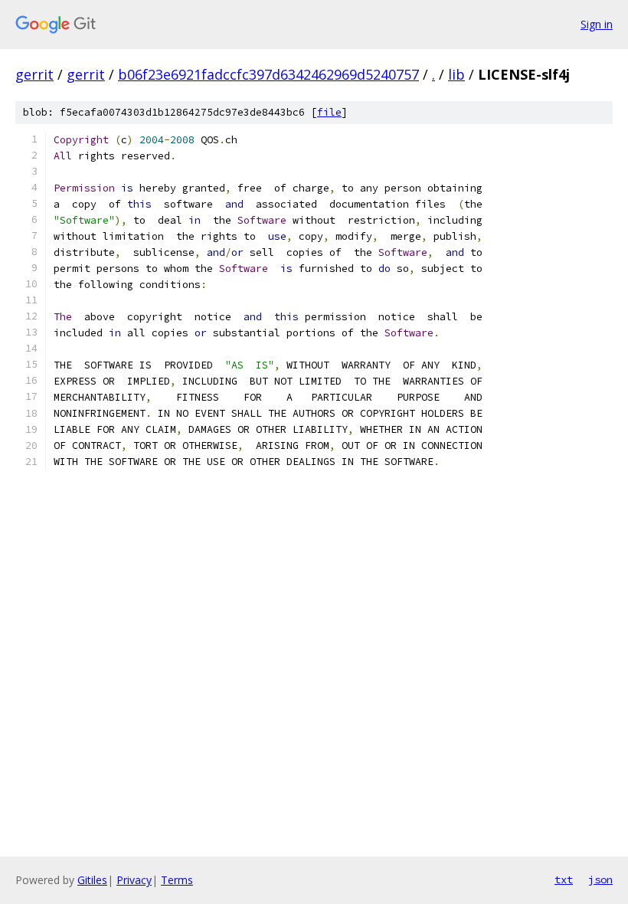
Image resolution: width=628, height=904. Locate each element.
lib (456, 74)
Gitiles (92, 880)
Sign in (597, 24)
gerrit (34, 74)
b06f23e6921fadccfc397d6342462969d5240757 (268, 74)
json (600, 879)
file (329, 112)
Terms (177, 880)
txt (563, 879)
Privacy (134, 880)
